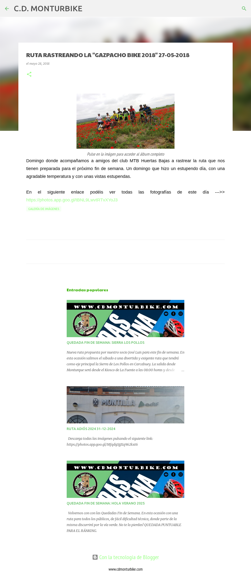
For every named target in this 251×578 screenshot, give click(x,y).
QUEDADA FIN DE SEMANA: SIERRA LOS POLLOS (105, 342)
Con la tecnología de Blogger (128, 557)
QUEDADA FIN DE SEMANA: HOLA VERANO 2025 (106, 503)
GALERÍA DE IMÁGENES (43, 208)
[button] (29, 74)
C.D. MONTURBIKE (48, 8)
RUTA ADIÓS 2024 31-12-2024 (91, 429)
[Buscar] (89, 8)
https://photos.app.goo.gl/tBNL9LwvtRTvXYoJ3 (72, 199)
